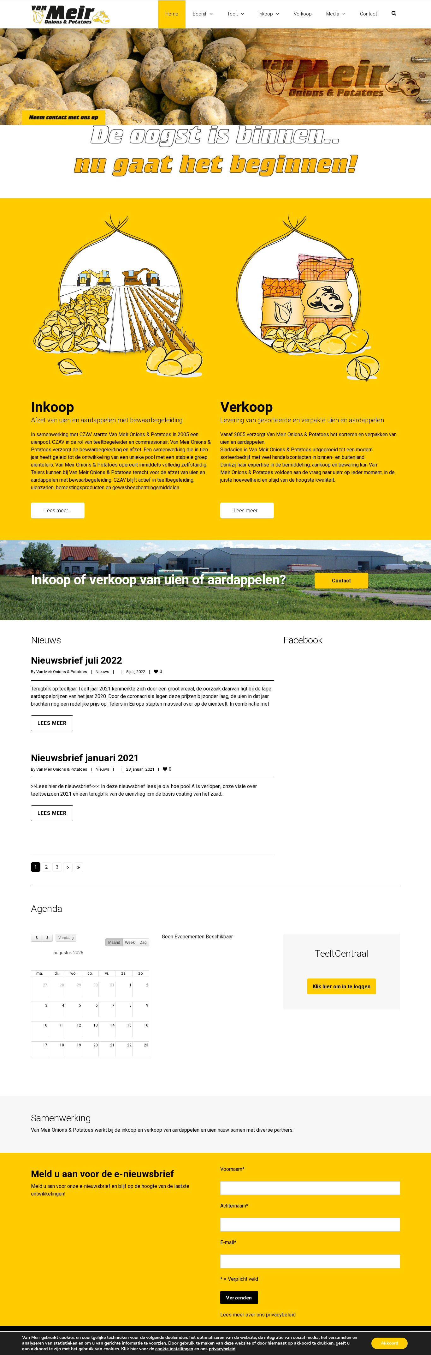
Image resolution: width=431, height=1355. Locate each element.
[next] (47, 938)
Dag (143, 942)
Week (130, 942)
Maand (114, 942)
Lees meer (52, 723)
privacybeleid (281, 1315)
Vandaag (66, 938)
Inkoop (266, 14)
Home (171, 14)
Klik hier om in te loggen (341, 987)
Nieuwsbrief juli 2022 (76, 660)
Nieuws (102, 671)
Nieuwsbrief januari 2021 (85, 757)
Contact (368, 14)
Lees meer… (57, 511)
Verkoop (303, 14)
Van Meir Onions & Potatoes (61, 671)
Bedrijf (199, 14)
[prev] (36, 938)
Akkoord (389, 1343)
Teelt (232, 14)
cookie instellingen (174, 1349)
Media (332, 14)
